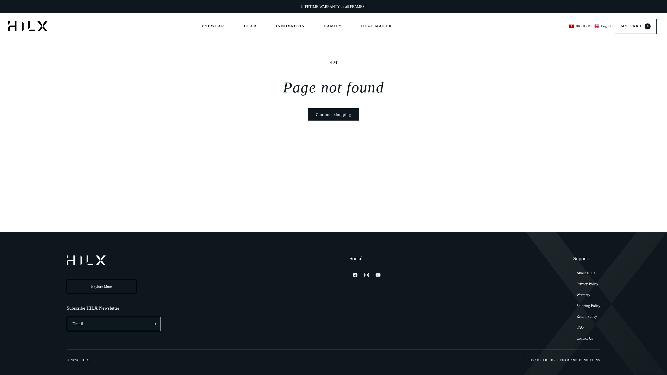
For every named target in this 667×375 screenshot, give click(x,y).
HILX (85, 360)
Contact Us (585, 338)
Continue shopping (333, 115)
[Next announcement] (417, 6)
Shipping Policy (588, 306)
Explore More (101, 287)
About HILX (586, 273)
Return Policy (587, 316)
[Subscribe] (154, 324)
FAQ (580, 327)
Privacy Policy (587, 284)
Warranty (583, 295)
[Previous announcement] (249, 6)
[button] (590, 26)
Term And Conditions (580, 360)
